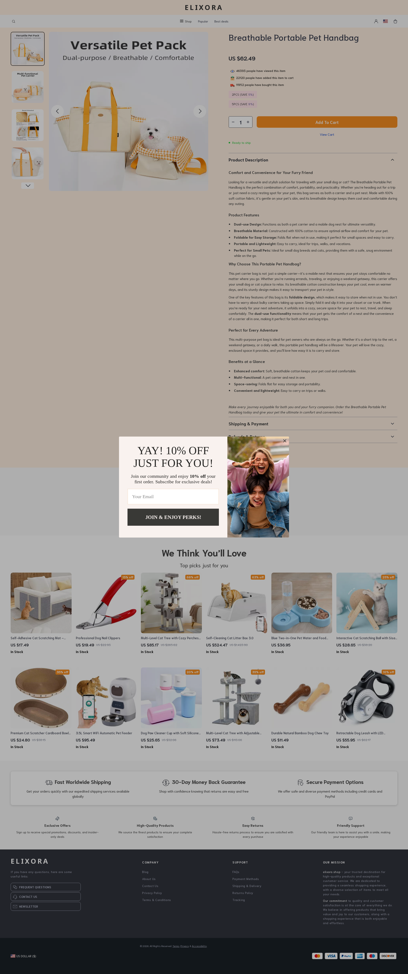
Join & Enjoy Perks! (173, 517)
